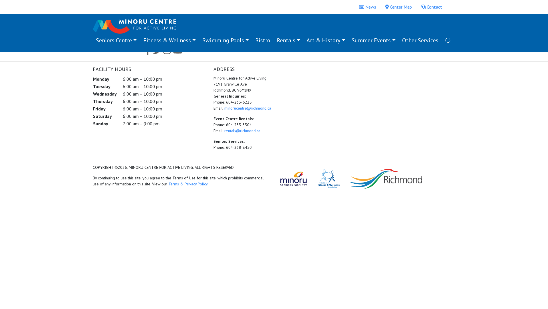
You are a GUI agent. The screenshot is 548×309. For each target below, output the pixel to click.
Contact (434, 7)
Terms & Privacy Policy (187, 184)
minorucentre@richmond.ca (247, 108)
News (370, 7)
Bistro (262, 40)
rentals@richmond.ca (242, 130)
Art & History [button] (323, 40)
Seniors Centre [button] (114, 40)
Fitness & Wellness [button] (167, 40)
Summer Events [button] (371, 40)
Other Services (420, 40)
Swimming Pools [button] (223, 40)
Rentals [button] (286, 40)
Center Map (400, 7)
